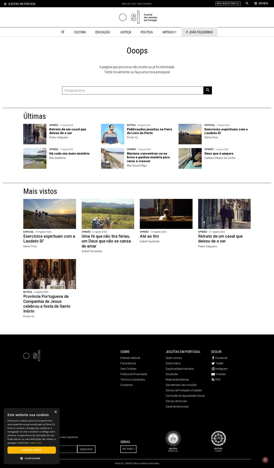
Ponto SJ (132, 137)
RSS (218, 379)
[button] (31, 458)
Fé (62, 32)
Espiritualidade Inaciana (179, 368)
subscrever (86, 449)
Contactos (126, 384)
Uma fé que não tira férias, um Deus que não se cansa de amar (106, 241)
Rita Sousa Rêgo (137, 165)
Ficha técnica (128, 363)
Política (147, 32)
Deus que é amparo (218, 153)
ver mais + (128, 448)
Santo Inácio (173, 363)
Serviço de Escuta (176, 401)
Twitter (219, 363)
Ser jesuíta (172, 374)
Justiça (125, 32)
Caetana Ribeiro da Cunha (219, 158)
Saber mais (35, 442)
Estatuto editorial (130, 357)
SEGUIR (216, 352)
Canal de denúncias (177, 406)
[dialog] (32, 436)
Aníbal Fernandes (92, 251)
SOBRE (125, 352)
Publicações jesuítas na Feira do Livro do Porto (149, 131)
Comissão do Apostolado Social (185, 395)
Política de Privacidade (133, 374)
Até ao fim (149, 236)
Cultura (80, 32)
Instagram (221, 368)
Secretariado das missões (181, 384)
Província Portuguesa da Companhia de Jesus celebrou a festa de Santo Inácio (46, 303)
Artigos (168, 32)
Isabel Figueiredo (150, 241)
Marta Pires (211, 137)
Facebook (221, 357)
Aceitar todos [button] (31, 450)
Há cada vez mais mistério (69, 153)
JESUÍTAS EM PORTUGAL (183, 352)
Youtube (220, 374)
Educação (102, 32)
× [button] (55, 412)
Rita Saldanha (57, 158)
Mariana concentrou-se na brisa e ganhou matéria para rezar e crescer (148, 157)
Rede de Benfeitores (177, 379)
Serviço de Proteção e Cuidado (184, 390)
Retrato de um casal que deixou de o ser (67, 131)
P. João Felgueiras (199, 32)
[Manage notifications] (265, 460)
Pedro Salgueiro (58, 137)
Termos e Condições (132, 379)
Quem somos (174, 357)
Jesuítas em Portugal (22, 4)
